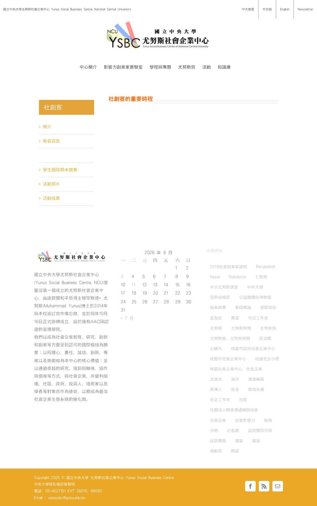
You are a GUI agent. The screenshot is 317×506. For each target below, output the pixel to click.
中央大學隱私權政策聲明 (54, 484)
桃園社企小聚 (267, 359)
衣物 (214, 430)
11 (133, 285)
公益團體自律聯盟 (255, 297)
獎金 (235, 389)
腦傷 (268, 420)
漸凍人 (216, 389)
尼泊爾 (265, 338)
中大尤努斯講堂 (224, 287)
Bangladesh (265, 266)
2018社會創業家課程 (228, 266)
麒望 (235, 451)
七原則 (261, 277)
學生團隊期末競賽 (60, 170)
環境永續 (256, 389)
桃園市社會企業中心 (228, 359)
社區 (243, 399)
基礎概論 (243, 307)
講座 (256, 441)
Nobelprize (237, 277)
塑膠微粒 (268, 307)
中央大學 (255, 287)
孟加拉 (216, 318)
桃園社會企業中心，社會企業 (236, 369)
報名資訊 (51, 141)
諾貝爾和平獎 (260, 430)
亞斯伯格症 (220, 297)
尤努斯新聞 (241, 328)
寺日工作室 (258, 318)
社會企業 (218, 420)
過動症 (216, 451)
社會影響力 (245, 420)
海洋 (235, 379)
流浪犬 (216, 379)
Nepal (214, 277)
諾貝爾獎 (218, 441)
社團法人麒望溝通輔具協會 (234, 410)
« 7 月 (127, 318)
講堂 (239, 441)
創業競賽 (218, 307)
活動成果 (51, 198)
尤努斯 (216, 328)
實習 (235, 318)
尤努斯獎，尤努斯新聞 (230, 338)
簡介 (47, 127)
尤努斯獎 (268, 328)
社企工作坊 (220, 399)
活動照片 (51, 184)
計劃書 (233, 430)
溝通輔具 (256, 379)
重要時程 (51, 155)
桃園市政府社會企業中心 (253, 348)
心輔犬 (216, 348)
